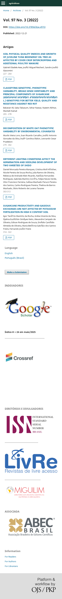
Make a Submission (17, 272)
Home (6, 10)
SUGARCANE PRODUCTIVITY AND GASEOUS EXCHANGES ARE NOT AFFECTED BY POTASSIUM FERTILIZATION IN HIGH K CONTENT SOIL (29, 208)
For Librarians (11, 566)
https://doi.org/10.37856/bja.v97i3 (27, 26)
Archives (17, 10)
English (9, 253)
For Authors (10, 561)
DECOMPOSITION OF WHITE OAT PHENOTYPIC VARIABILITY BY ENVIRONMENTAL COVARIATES (29, 130)
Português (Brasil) (14, 257)
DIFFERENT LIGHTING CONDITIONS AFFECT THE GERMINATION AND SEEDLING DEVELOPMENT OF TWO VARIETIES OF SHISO (30, 162)
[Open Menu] (3, 3)
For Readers (10, 556)
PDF (10, 79)
